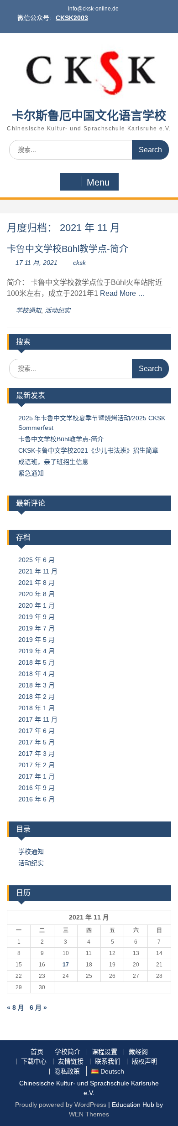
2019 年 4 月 (36, 651)
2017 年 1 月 (36, 776)
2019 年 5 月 (36, 639)
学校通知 (28, 310)
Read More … (122, 293)
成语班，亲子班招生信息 (53, 461)
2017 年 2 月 (36, 765)
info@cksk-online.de (93, 8)
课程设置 (104, 1052)
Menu (98, 182)
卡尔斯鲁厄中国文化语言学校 (89, 116)
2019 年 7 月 (36, 628)
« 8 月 (15, 1007)
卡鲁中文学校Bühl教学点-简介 (67, 249)
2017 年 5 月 (36, 742)
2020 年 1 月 (36, 605)
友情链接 (71, 1061)
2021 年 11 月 (38, 571)
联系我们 (107, 1061)
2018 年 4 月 (36, 673)
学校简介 (67, 1052)
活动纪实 (57, 310)
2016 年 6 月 (36, 799)
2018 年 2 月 (36, 696)
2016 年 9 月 (36, 787)
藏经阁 (138, 1052)
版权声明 (144, 1061)
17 (66, 964)
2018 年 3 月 (36, 685)
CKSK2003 (72, 17)
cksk (79, 262)
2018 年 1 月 (36, 708)
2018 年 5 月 (36, 662)
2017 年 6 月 (36, 730)
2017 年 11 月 (38, 719)
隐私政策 (67, 1071)
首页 (37, 1052)
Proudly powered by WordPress (60, 1104)
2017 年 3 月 (36, 753)
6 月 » (38, 1007)
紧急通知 (31, 473)
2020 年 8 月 (36, 594)
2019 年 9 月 (36, 616)
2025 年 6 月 (36, 559)
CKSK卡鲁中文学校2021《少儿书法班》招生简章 (88, 450)
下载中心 (34, 1061)
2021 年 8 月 (36, 582)
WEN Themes (89, 1114)
